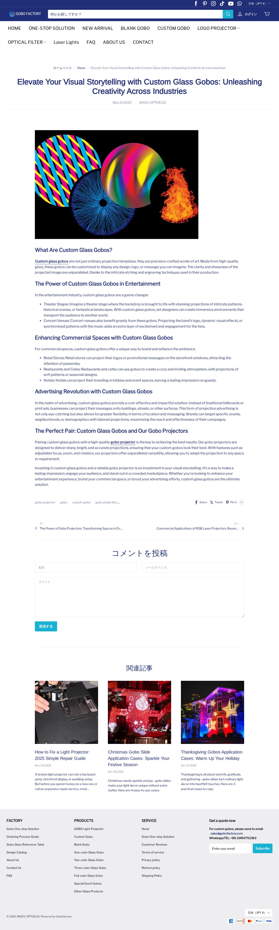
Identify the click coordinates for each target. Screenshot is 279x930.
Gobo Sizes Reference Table (25, 844)
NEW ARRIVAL (97, 28)
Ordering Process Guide (23, 836)
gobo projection (106, 502)
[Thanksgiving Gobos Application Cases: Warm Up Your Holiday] (212, 712)
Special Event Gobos (88, 883)
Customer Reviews (154, 844)
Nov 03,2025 (43, 765)
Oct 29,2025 (116, 771)
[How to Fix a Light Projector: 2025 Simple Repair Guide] (66, 712)
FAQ (91, 42)
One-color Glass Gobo (89, 852)
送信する (46, 626)
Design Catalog (17, 852)
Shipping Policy (152, 875)
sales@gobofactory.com (227, 833)
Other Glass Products (88, 891)
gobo (64, 502)
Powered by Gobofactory (56, 916)
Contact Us (14, 867)
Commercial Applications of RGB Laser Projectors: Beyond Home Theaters (198, 528)
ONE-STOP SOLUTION (52, 28)
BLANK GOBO (135, 28)
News (81, 68)
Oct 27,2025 (188, 765)
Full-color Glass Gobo (88, 875)
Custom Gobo (83, 836)
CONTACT (143, 42)
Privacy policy (151, 860)
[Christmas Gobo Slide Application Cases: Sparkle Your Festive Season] (139, 712)
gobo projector (45, 502)
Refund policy (151, 867)
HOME (14, 28)
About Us (13, 860)
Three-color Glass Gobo (90, 867)
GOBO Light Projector (89, 829)
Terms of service (153, 852)
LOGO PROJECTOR (216, 28)
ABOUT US (114, 42)
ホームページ (62, 68)
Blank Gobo (82, 844)
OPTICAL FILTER (25, 42)
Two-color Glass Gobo (89, 860)
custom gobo (81, 502)
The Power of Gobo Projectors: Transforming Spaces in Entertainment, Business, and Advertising (81, 528)
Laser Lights (66, 42)
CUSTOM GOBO (173, 28)
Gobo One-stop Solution (23, 829)
